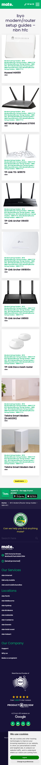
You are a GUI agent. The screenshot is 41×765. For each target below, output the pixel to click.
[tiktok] (28, 724)
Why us (5, 653)
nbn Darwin (6, 625)
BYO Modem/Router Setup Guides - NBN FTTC (19, 68)
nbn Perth (6, 596)
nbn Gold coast (8, 629)
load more (19, 481)
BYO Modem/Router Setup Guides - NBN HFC (19, 210)
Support (5, 648)
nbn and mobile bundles (12, 585)
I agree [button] (24, 757)
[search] (36, 538)
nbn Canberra (7, 620)
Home (4, 503)
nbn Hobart (6, 634)
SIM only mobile (8, 580)
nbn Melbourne (8, 601)
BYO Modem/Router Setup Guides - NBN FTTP (19, 62)
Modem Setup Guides (12, 61)
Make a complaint (9, 658)
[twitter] (18, 724)
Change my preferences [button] (25, 761)
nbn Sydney (6, 606)
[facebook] (13, 724)
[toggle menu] (37, 4)
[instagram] (23, 724)
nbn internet (7, 575)
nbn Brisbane (7, 610)
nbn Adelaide (7, 615)
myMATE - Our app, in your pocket (22, 491)
